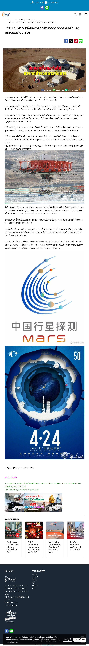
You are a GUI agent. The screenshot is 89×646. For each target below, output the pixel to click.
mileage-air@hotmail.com (11, 604)
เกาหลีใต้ (35, 585)
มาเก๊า (34, 588)
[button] (74, 14)
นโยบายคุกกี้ (14, 642)
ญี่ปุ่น (34, 582)
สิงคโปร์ (35, 576)
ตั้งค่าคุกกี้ (67, 639)
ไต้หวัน (34, 579)
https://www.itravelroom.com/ (25, 489)
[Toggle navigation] (86, 14)
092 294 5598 (53, 2)
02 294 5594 (38, 2)
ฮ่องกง (34, 573)
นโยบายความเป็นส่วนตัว (52, 639)
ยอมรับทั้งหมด (80, 639)
